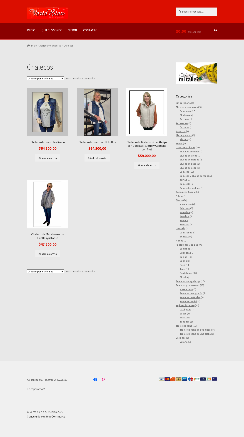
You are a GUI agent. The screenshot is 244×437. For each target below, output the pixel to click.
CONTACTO (90, 30)
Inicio (34, 45)
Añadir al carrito (48, 158)
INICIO (31, 30)
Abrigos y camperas (50, 45)
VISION (72, 30)
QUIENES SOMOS (51, 30)
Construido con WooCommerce (46, 416)
